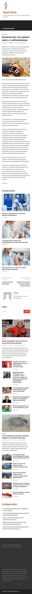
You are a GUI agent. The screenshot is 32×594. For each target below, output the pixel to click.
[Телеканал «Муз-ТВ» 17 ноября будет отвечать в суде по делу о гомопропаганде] (7, 367)
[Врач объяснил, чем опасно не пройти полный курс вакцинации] (16, 266)
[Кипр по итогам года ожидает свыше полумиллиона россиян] (7, 469)
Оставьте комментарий (19, 42)
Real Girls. (10, 12)
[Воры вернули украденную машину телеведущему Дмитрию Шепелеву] (7, 402)
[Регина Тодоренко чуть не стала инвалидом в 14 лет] (7, 411)
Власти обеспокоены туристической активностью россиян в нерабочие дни (20, 475)
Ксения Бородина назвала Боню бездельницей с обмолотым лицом (21, 389)
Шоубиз (4, 338)
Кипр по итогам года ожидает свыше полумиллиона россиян (20, 465)
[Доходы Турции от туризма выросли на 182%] (7, 497)
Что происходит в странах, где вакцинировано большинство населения (15, 241)
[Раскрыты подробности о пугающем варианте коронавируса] (16, 211)
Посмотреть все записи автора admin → (20, 297)
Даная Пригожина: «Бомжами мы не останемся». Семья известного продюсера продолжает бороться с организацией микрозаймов (20, 377)
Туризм (4, 433)
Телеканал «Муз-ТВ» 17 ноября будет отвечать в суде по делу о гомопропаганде (20, 364)
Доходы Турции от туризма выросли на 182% (21, 493)
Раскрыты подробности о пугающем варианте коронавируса (13, 214)
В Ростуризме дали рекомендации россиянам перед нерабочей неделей (21, 456)
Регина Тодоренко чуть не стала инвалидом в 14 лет (21, 406)
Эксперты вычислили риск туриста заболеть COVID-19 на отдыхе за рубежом (21, 484)
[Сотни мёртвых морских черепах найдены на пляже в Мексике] (16, 432)
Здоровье (4, 34)
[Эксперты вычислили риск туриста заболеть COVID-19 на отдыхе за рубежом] (7, 488)
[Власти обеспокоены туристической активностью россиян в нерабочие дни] (7, 478)
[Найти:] (16, 311)
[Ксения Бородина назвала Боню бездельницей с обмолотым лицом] (7, 393)
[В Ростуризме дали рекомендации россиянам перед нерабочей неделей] (7, 460)
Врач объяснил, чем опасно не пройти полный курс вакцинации (14, 268)
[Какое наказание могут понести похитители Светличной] (16, 337)
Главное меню (9, 28)
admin (11, 42)
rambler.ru (4, 183)
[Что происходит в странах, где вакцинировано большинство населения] (16, 238)
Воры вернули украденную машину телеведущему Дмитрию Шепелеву (21, 398)
